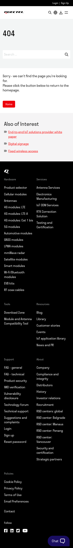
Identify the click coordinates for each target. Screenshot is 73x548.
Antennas (10, 200)
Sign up (9, 435)
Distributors (44, 385)
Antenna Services (48, 187)
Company (42, 367)
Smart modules (14, 266)
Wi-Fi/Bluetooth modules (14, 274)
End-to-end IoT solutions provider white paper (35, 134)
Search (66, 54)
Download (60, 12)
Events (40, 332)
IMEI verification (14, 387)
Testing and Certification (44, 224)
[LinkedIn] (12, 531)
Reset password (15, 441)
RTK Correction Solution (46, 213)
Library (41, 319)
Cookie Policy (13, 481)
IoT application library (51, 338)
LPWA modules (13, 246)
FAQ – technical (14, 374)
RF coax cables (14, 290)
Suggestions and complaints (15, 419)
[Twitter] (18, 531)
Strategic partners (49, 459)
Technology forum (16, 404)
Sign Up (65, 3)
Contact (9, 511)
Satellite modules (16, 259)
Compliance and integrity (47, 376)
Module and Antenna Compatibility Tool (18, 321)
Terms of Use (13, 495)
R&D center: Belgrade (50, 417)
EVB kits (9, 283)
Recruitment (45, 404)
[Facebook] (5, 531)
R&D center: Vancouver (44, 439)
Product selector (15, 187)
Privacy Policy (13, 488)
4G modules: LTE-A (16, 213)
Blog (39, 312)
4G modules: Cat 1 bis (18, 220)
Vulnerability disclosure (12, 395)
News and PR (45, 345)
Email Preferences (16, 501)
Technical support (16, 411)
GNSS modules (13, 239)
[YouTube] (25, 531)
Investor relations (48, 398)
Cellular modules (15, 194)
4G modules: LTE (14, 207)
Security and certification (45, 450)
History (41, 391)
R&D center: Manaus (49, 424)
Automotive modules (18, 233)
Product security (15, 380)
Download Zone (14, 312)
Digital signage (18, 143)
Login (55, 3)
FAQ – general (13, 367)
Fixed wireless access (23, 151)
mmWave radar (14, 253)
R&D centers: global (49, 411)
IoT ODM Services (47, 205)
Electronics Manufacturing (46, 196)
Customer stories (48, 325)
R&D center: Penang (49, 430)
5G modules (12, 226)
